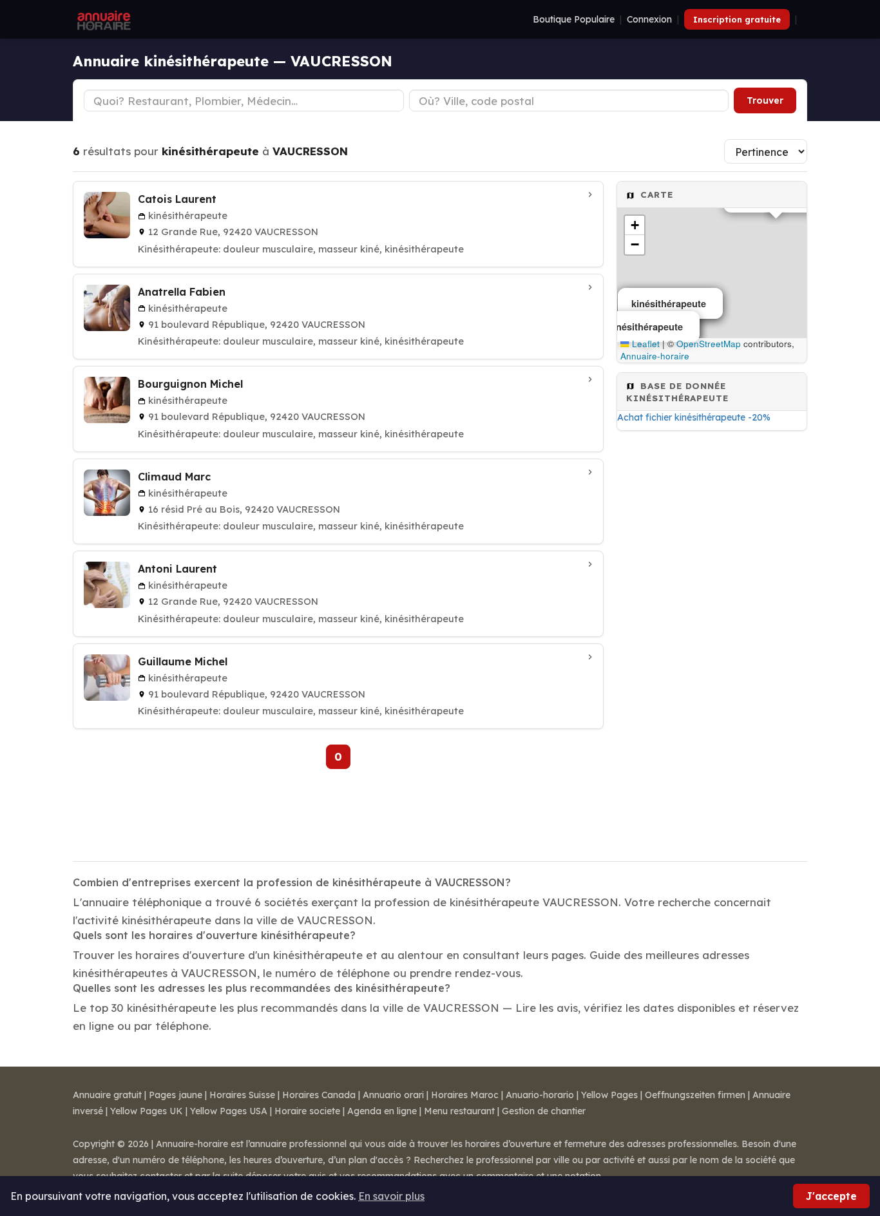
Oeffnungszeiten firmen (695, 1095)
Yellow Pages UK (146, 1111)
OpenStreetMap (708, 343)
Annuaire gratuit (107, 1095)
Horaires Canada (319, 1095)
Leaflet (644, 343)
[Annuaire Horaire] (102, 19)
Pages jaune (175, 1095)
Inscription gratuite (737, 19)
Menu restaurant (459, 1111)
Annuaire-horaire (654, 356)
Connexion (649, 19)
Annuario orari (393, 1095)
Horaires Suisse (242, 1095)
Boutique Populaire (574, 19)
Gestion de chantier (544, 1111)
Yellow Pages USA (228, 1111)
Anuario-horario (540, 1095)
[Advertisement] (712, 642)
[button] (634, 225)
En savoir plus (391, 1196)
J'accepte (831, 1196)
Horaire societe (307, 1111)
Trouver (765, 100)
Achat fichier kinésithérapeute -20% (693, 417)
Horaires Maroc (465, 1095)
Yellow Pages (609, 1095)
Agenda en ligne (382, 1111)
